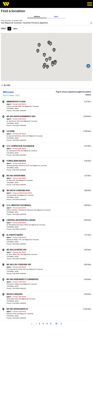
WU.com (8, 92)
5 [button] (50, 324)
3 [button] (43, 324)
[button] (60, 323)
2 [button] (39, 324)
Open (15, 29)
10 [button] (56, 324)
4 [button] (47, 324)
